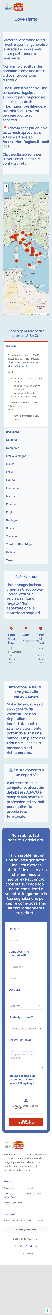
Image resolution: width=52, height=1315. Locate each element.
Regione (16, 998)
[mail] (36, 1246)
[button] (30, 234)
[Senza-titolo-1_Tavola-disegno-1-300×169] (14, 4)
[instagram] (21, 1246)
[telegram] (31, 1246)
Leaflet (31, 314)
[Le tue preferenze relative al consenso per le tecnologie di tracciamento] (47, 1310)
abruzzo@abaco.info (18, 366)
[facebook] (16, 1246)
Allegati (15, 1092)
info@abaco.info (31, 640)
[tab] (26, 345)
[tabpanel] (26, 388)
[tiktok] (26, 1246)
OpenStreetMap (43, 314)
